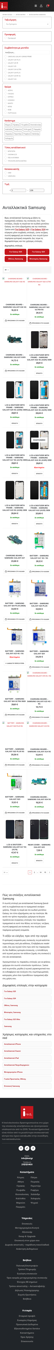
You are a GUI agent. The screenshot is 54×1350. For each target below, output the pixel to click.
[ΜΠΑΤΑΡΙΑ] (6, 151)
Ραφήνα (35, 1190)
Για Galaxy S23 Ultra (12, 1019)
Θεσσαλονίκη (22, 1194)
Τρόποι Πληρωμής (27, 1269)
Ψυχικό (34, 1202)
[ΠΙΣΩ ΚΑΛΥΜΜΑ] (6, 157)
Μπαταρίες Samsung (38, 259)
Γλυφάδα (20, 1190)
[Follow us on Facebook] (33, 1148)
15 (45, 872)
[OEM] (6, 173)
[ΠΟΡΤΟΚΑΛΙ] (6, 113)
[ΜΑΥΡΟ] (6, 103)
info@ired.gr (27, 1158)
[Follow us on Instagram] (21, 1148)
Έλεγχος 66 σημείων (27, 1282)
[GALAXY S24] (6, 79)
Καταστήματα (27, 1333)
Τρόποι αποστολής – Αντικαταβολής (27, 1286)
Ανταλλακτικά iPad (11, 1058)
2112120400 (27, 1164)
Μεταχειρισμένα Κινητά (27, 1228)
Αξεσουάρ (27, 1232)
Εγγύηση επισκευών (27, 1273)
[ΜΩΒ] (6, 110)
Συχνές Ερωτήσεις (27, 1294)
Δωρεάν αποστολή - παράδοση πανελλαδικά (27, 1244)
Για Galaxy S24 (38, 229)
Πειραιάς (35, 1181)
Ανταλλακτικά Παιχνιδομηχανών (16, 1065)
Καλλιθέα (20, 1198)
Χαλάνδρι (35, 1194)
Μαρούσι (20, 1202)
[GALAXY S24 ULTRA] (6, 69)
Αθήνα (20, 1181)
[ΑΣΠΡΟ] (6, 90)
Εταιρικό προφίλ (27, 1316)
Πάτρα (34, 1177)
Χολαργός (35, 1198)
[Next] (49, 872)
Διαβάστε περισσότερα (15, 663)
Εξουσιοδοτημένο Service (27, 1328)
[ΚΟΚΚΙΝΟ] (6, 100)
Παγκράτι (20, 1207)
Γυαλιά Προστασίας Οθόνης (15, 1079)
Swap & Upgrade (27, 1236)
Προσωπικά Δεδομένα (27, 1324)
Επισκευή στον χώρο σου (27, 1240)
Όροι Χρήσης (27, 1337)
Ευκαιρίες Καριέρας (27, 1320)
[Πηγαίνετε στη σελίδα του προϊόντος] (15, 289)
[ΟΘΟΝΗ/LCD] (6, 154)
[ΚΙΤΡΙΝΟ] (6, 97)
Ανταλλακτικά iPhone (12, 1044)
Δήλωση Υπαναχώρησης (27, 1290)
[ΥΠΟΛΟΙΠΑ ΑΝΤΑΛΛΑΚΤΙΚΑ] (6, 161)
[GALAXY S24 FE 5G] (6, 76)
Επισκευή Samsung (12, 1086)
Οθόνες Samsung (15, 259)
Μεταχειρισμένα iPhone (13, 1072)
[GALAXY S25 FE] (6, 63)
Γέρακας (21, 1186)
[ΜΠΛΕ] (6, 106)
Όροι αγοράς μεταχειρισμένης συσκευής (27, 1278)
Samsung (8, 1026)
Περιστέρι (36, 1186)
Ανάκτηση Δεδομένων (27, 1249)
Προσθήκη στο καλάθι (15, 320)
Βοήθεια (27, 1299)
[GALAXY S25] (6, 66)
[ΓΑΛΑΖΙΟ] (6, 93)
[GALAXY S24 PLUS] (6, 72)
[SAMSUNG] (6, 176)
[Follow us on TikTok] (27, 1148)
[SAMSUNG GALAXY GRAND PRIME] (6, 56)
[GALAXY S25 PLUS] (6, 59)
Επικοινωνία (27, 1341)
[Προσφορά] (6, 38)
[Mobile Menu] (36, 5)
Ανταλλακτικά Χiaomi (12, 1051)
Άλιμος (20, 1177)
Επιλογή (39, 373)
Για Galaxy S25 (22, 229)
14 (40, 872)
